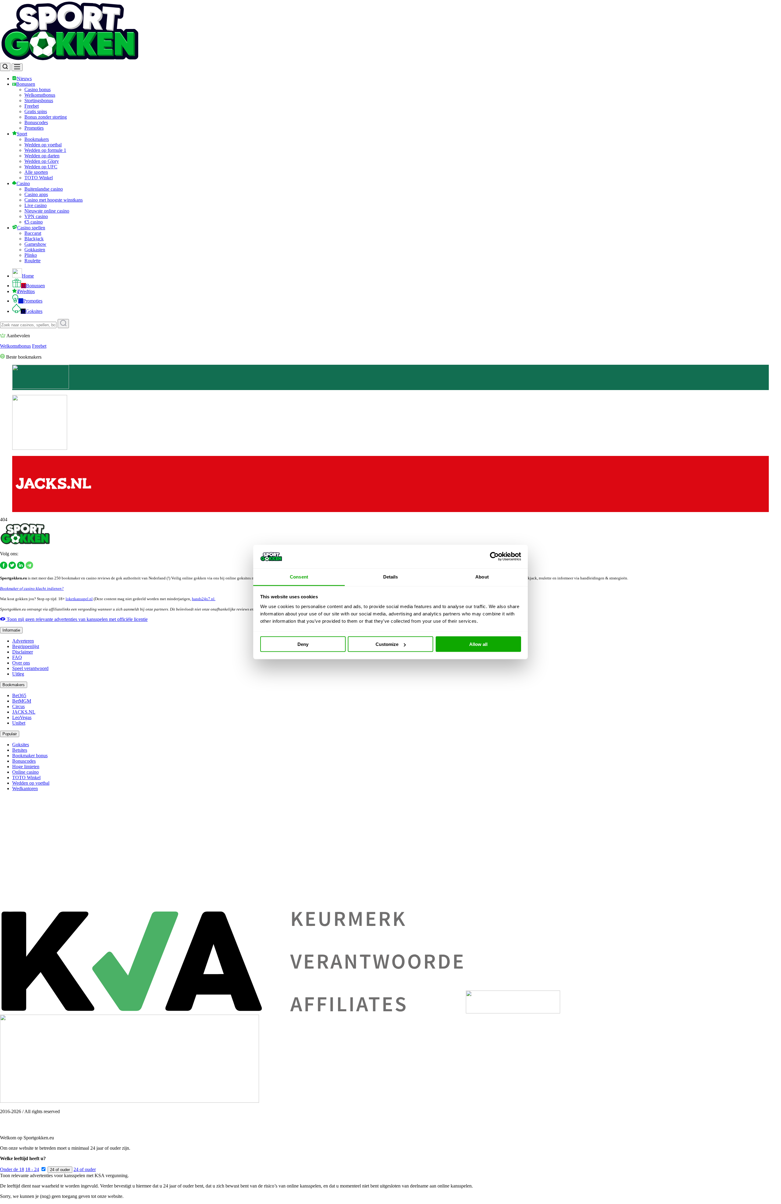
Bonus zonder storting (45, 117)
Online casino (25, 772)
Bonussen (25, 84)
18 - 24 (32, 1169)
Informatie (11, 630)
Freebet (31, 106)
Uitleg (18, 673)
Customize (387, 644)
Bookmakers (36, 139)
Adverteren (23, 640)
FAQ (17, 657)
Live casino (35, 205)
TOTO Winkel (38, 177)
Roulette (32, 260)
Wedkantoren (25, 788)
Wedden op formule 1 (45, 150)
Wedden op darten (41, 155)
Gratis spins (35, 111)
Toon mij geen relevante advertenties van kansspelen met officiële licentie (76, 619)
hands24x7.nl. (203, 599)
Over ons (21, 662)
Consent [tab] (299, 576)
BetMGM (21, 701)
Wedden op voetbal (43, 144)
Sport (22, 133)
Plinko (30, 255)
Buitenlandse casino (43, 189)
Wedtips (26, 291)
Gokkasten (34, 249)
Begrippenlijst (25, 646)
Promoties (34, 128)
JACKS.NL (23, 712)
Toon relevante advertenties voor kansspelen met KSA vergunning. (64, 1175)
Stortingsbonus (38, 100)
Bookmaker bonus (30, 755)
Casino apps (36, 194)
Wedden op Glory (41, 161)
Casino (23, 183)
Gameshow (35, 244)
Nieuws (24, 78)
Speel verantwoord (30, 668)
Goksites (31, 311)
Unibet (18, 723)
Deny (302, 644)
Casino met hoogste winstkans (53, 199)
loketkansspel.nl (79, 599)
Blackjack (34, 238)
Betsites (19, 750)
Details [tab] (390, 576)
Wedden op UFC (40, 166)
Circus (18, 706)
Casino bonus (37, 89)
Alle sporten (36, 172)
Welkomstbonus (39, 95)
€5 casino (33, 221)
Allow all (478, 644)
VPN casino (36, 216)
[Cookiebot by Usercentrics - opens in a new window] (494, 556)
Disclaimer (22, 651)
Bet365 (19, 695)
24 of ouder (60, 1169)
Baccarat (32, 233)
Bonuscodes (36, 122)
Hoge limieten (25, 766)
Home (28, 275)
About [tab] (482, 576)
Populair (9, 734)
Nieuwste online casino (46, 210)
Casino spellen (31, 227)
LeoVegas (21, 717)
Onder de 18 (12, 1169)
